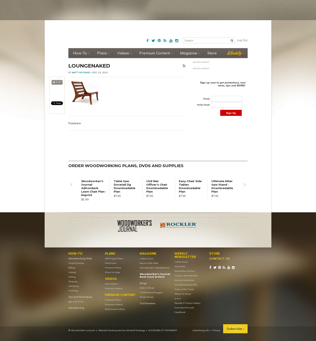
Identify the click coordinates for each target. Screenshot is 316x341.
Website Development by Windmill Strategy (121, 330)
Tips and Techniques (80, 297)
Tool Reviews (147, 303)
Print (58, 82)
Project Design (76, 263)
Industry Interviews (184, 280)
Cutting (72, 272)
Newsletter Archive (184, 271)
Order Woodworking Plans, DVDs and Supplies (125, 165)
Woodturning (76, 308)
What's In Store (182, 293)
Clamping (73, 286)
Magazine (188, 53)
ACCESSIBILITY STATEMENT (162, 330)
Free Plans (110, 263)
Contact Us (219, 258)
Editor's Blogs (147, 287)
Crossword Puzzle (184, 307)
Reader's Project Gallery (187, 303)
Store (212, 53)
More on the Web (149, 263)
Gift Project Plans (114, 258)
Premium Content (154, 53)
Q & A (177, 298)
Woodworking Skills (80, 258)
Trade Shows (147, 297)
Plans (102, 53)
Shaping (72, 281)
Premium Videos (114, 288)
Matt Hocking (81, 72)
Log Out (242, 40)
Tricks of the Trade (184, 289)
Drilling (72, 276)
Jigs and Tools (76, 301)
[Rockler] (178, 226)
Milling (71, 267)
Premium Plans (113, 267)
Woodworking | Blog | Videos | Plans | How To (96, 34)
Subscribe (179, 266)
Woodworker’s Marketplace (154, 267)
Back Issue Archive (115, 309)
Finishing (73, 290)
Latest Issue (146, 258)
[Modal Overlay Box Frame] (220, 94)
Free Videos (111, 283)
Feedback (179, 312)
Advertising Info (201, 330)
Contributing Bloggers (151, 292)
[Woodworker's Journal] (137, 226)
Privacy (216, 330)
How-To (80, 53)
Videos (123, 53)
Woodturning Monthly (185, 284)
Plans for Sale (112, 272)
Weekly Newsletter (185, 255)
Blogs (143, 283)
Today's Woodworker (185, 275)
